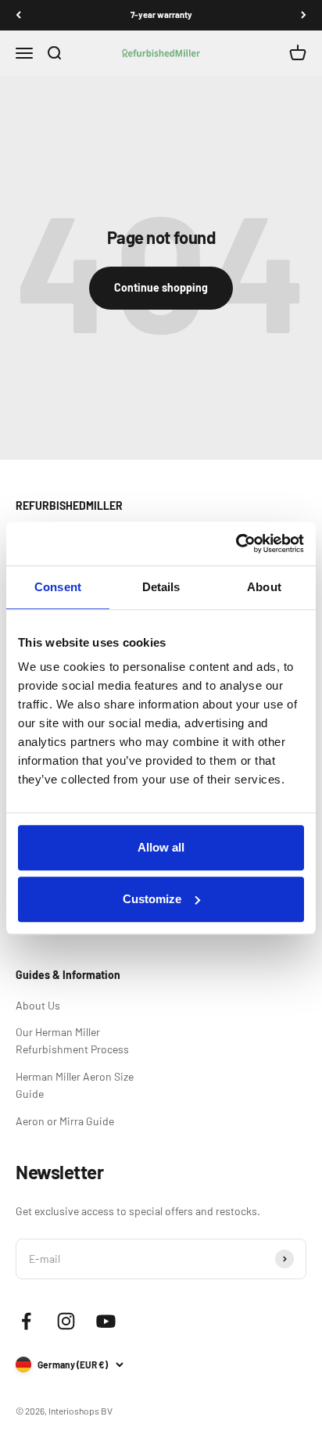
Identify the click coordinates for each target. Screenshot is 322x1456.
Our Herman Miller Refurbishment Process (72, 1040)
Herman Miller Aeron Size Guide (75, 1085)
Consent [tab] (57, 587)
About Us (38, 1005)
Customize (152, 899)
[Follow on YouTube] (105, 1321)
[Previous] (18, 15)
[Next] (303, 15)
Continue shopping (161, 287)
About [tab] (264, 587)
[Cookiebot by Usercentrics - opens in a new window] (235, 543)
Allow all (161, 847)
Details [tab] (161, 587)
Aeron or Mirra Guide (65, 1121)
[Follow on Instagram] (66, 1321)
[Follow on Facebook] (26, 1321)
